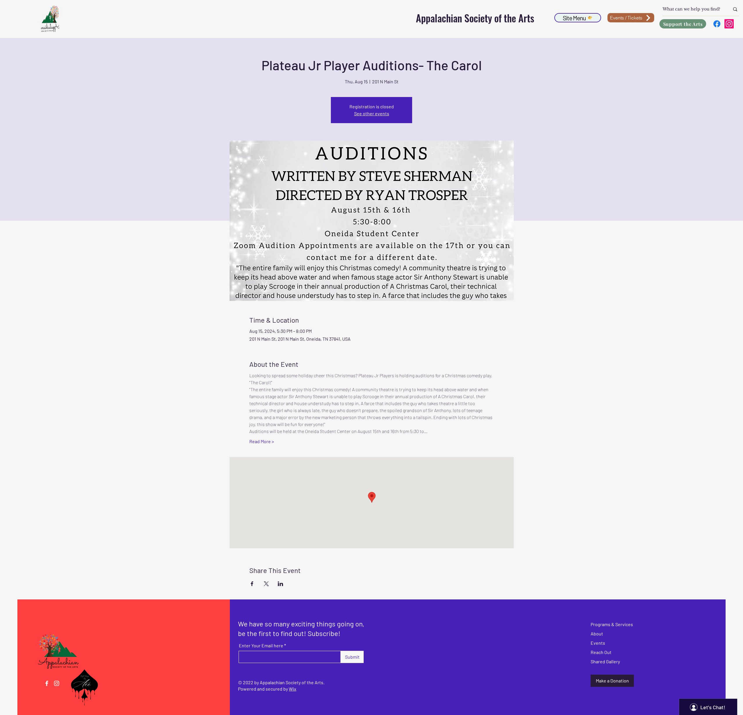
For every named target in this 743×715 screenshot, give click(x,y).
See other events (371, 113)
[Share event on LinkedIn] (280, 583)
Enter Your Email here (261, 645)
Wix (292, 688)
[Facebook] (717, 23)
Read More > (261, 441)
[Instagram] (729, 23)
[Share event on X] (266, 583)
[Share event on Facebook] (252, 583)
